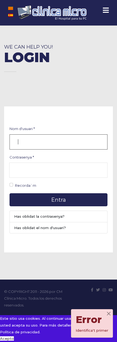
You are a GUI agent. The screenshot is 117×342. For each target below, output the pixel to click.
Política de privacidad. (20, 332)
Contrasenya (22, 157)
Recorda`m (25, 185)
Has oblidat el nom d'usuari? (40, 228)
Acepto (7, 338)
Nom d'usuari (22, 128)
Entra (58, 200)
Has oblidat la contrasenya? (39, 216)
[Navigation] (106, 10)
